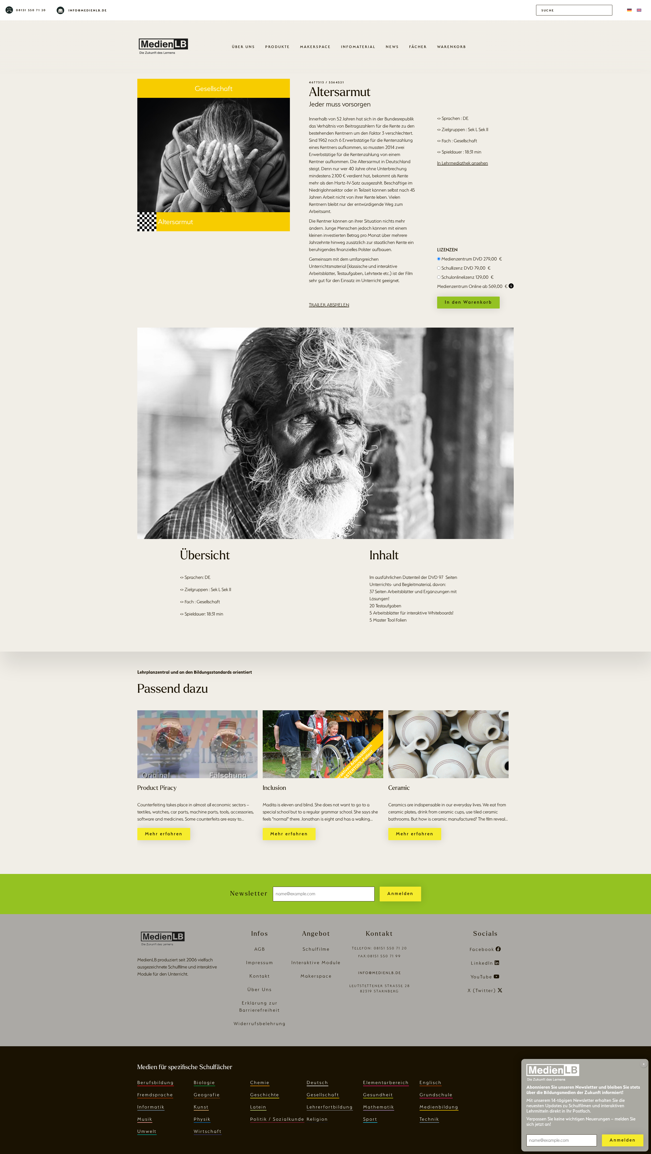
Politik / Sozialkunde (277, 1119)
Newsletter (249, 894)
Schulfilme (316, 949)
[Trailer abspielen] (325, 433)
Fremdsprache (155, 1094)
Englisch (431, 1082)
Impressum (259, 962)
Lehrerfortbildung (330, 1107)
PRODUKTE (277, 46)
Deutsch (317, 1082)
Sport (370, 1119)
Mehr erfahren (164, 833)
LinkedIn (482, 963)
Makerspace (315, 46)
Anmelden (400, 893)
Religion (317, 1119)
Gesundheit (378, 1094)
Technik (429, 1119)
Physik (202, 1119)
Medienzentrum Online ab (472, 286)
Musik (144, 1119)
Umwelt (147, 1131)
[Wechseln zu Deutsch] (629, 10)
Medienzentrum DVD (471, 258)
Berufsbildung (155, 1082)
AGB (259, 949)
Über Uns (243, 46)
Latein (258, 1107)
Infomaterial (358, 46)
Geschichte (264, 1094)
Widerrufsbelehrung (260, 1023)
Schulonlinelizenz (467, 277)
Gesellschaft (323, 1094)
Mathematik (378, 1107)
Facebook (482, 949)
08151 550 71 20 (31, 10)
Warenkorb (451, 46)
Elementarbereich (386, 1082)
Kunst (201, 1107)
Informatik (151, 1107)
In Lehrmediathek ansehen (462, 163)
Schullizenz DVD (466, 268)
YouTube (481, 976)
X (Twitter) (482, 990)
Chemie (260, 1082)
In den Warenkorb (468, 302)
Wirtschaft (208, 1131)
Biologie (204, 1082)
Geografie (207, 1094)
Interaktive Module (316, 962)
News (392, 46)
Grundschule (436, 1094)
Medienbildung (439, 1107)
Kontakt (259, 976)
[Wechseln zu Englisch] (639, 10)
